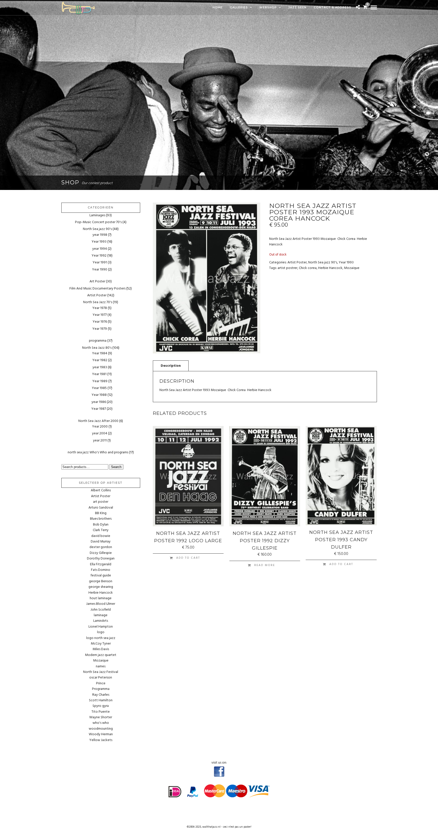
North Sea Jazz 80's (97, 348)
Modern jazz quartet (100, 655)
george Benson (100, 581)
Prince (100, 683)
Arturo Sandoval (100, 508)
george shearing (100, 587)
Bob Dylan (100, 525)
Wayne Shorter (100, 717)
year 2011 (100, 440)
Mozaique (351, 268)
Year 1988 (99, 395)
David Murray (101, 542)
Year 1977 (100, 315)
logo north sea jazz (100, 638)
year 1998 (100, 235)
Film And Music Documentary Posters (97, 289)
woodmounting (101, 729)
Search (116, 467)
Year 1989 (99, 381)
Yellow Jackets (100, 740)
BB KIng (100, 513)
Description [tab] (171, 366)
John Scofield (100, 610)
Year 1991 (100, 262)
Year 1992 (99, 256)
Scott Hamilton (101, 700)
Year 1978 (99, 308)
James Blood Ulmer (100, 604)
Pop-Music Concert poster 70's (98, 222)
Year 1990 (99, 270)
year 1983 (100, 367)
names (100, 666)
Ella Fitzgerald (100, 564)
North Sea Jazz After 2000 (98, 421)
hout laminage (101, 598)
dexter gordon (100, 547)
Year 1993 (346, 262)
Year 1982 (99, 360)
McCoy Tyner (101, 644)
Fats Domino (100, 570)
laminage (100, 615)
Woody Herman (101, 734)
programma (97, 341)
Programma (101, 689)
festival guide (100, 575)
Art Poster (97, 281)
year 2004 (99, 433)
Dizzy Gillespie (101, 553)
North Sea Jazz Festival (100, 672)
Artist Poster (297, 262)
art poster (100, 502)
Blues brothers (101, 519)
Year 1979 (99, 329)
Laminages (97, 215)
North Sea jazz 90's (322, 262)
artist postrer (287, 268)
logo (100, 632)
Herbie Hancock (330, 268)
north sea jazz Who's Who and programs (98, 452)
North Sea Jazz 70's (97, 302)
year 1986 (99, 402)
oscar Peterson (100, 678)
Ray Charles (100, 695)
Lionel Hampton (100, 627)
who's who (101, 723)
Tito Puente (101, 712)
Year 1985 (99, 388)
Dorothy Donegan (101, 558)
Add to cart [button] (188, 558)
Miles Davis (101, 649)
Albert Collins (101, 490)
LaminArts (100, 621)
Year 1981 (99, 374)
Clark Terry (100, 530)
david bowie (100, 536)
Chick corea (308, 268)
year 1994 (99, 249)
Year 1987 (98, 409)
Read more (264, 565)
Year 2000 (100, 427)
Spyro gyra (101, 706)
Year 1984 (99, 353)
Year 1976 (100, 322)
